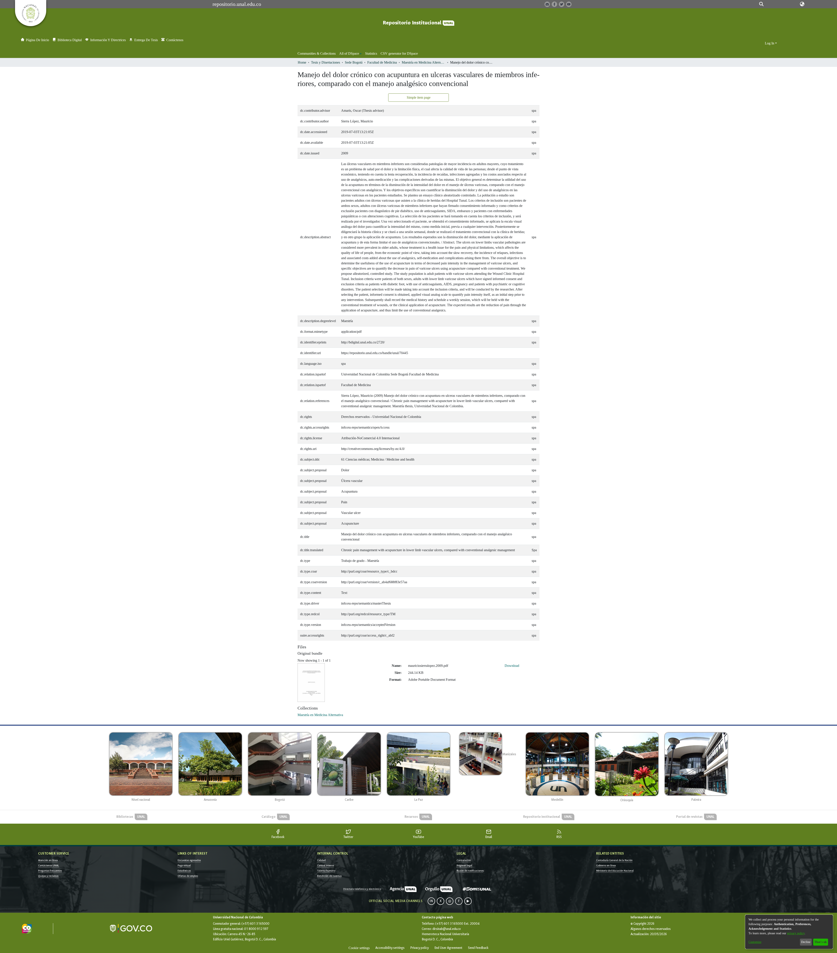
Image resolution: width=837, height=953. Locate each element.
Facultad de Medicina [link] (382, 62)
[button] (761, 4)
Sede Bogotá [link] (353, 62)
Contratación (464, 860)
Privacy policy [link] (419, 948)
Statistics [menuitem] (371, 53)
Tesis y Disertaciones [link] (325, 62)
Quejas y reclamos (48, 876)
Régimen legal (464, 865)
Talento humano (326, 870)
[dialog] (789, 932)
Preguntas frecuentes (50, 870)
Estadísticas (184, 870)
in (431, 901)
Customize (755, 942)
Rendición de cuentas (329, 876)
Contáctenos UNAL (48, 865)
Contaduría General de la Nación (614, 860)
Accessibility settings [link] (390, 948)
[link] (320, 715)
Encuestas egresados (189, 860)
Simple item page (418, 97)
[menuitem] (350, 53)
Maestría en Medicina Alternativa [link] (423, 62)
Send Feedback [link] (478, 948)
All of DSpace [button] (349, 53)
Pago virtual (184, 865)
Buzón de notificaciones (470, 870)
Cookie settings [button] (359, 948)
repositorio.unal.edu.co (237, 4)
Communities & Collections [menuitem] (317, 53)
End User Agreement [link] (448, 948)
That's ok (820, 942)
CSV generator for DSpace (399, 53)
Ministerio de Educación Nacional (615, 870)
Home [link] (302, 62)
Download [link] (512, 665)
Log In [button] (770, 43)
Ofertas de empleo (188, 876)
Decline (805, 942)
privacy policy (796, 933)
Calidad (321, 860)
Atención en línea (48, 860)
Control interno (325, 865)
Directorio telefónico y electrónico (362, 889)
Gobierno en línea (606, 865)
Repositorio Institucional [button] (413, 22)
